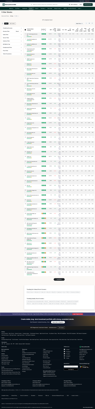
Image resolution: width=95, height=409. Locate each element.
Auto (64, 292)
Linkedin (67, 349)
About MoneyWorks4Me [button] (88, 407)
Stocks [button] (30, 8)
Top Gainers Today (53, 333)
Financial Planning (25, 368)
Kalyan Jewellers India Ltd (32, 257)
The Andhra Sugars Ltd (31, 190)
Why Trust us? (46, 366)
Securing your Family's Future (28, 361)
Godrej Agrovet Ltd (31, 93)
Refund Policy (14, 395)
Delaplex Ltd (29, 151)
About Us (81, 357)
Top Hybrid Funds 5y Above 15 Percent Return (11, 373)
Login (80, 4)
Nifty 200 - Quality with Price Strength (68, 303)
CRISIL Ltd (29, 156)
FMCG (68, 292)
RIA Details (61, 327)
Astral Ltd (29, 199)
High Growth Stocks (44, 333)
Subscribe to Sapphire (58, 322)
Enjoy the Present (26, 362)
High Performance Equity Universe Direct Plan (10, 372)
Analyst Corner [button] (57, 8)
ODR (68, 395)
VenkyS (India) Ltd (30, 54)
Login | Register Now (77, 314)
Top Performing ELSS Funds (7, 370)
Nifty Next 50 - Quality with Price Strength (69, 301)
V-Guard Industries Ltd (32, 166)
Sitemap (24, 371)
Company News (26, 333)
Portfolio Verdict (46, 357)
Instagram (68, 356)
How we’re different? (47, 364)
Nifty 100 (43, 292)
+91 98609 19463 (41, 385)
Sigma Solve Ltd (30, 146)
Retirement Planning (26, 359)
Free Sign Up (71, 369)
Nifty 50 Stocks (30, 292)
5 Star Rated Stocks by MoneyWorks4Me (35, 301)
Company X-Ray (46, 352)
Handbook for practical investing (29, 352)
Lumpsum (8, 343)
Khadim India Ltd (30, 171)
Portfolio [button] (43, 8)
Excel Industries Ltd (31, 73)
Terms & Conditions (24, 395)
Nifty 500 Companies (71, 333)
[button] (70, 8)
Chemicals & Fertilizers (75, 292)
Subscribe (87, 1)
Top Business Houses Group (7, 360)
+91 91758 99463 (72, 385)
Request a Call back (83, 352)
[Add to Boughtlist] (92, 23)
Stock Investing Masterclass (28, 354)
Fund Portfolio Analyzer (24, 339)
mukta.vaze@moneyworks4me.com (42, 384)
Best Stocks (11, 333)
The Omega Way (46, 362)
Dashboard (24, 8)
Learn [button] (79, 8)
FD (4, 343)
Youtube (68, 353)
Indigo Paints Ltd (30, 122)
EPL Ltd (28, 185)
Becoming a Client (46, 361)
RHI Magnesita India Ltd (32, 228)
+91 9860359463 (83, 351)
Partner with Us (82, 354)
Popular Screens (18, 333)
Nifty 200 (48, 292)
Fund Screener (15, 339)
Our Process (81, 356)
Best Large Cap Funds (53, 339)
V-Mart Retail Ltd (30, 142)
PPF (13, 343)
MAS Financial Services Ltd (32, 233)
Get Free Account (88, 4)
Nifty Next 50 (37, 292)
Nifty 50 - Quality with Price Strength (52, 301)
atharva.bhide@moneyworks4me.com (74, 384)
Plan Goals (50, 8)
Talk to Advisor (74, 4)
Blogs (23, 351)
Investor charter (75, 395)
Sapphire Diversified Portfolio (49, 374)
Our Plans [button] (17, 8)
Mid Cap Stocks (13, 335)
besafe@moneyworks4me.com (85, 349)
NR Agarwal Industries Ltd (32, 113)
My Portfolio (45, 356)
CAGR (16, 343)
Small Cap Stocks (5, 335)
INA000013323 (53, 327)
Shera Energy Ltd (30, 137)
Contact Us (81, 359)
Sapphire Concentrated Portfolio (50, 376)
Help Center (81, 1)
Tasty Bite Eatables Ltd (32, 39)
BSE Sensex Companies (81, 333)
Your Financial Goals (26, 357)
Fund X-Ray (45, 354)
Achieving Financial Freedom (28, 364)
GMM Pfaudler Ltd (30, 59)
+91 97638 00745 (10, 385)
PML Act (47, 395)
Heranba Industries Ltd (31, 252)
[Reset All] (2, 23)
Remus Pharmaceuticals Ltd (33, 195)
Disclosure (40, 395)
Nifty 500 (54, 292)
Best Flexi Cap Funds (44, 339)
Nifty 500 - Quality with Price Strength (51, 303)
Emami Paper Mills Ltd (31, 213)
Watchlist (3, 351)
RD (11, 343)
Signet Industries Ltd (31, 108)
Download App (9, 1)
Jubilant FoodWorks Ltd (32, 44)
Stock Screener (4, 333)
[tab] (12, 28)
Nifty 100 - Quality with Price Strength (34, 303)
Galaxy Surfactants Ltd (32, 175)
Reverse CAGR (22, 343)
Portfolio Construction (27, 369)
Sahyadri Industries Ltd (32, 208)
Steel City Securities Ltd (32, 161)
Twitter (67, 358)
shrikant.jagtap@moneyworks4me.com (12, 384)
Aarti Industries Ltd (31, 132)
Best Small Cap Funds (34, 339)
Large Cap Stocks (20, 335)
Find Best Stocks (5, 357)
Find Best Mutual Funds (6, 339)
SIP (2, 343)
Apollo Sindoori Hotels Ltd (32, 218)
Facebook (68, 351)
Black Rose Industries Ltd (32, 103)
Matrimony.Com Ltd (31, 88)
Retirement (28, 343)
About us (11, 8)
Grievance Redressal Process (58, 395)
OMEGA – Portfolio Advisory (49, 372)
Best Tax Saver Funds (71, 339)
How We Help (25, 366)
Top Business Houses (34, 333)
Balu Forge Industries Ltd (32, 68)
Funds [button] (36, 8)
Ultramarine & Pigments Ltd (32, 127)
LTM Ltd (28, 118)
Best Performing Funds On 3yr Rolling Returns (10, 368)
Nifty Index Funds (62, 339)
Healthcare (59, 292)
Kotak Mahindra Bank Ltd (32, 203)
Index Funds (79, 339)
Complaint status (5, 395)
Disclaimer (33, 395)
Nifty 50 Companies (62, 333)
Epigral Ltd (29, 63)
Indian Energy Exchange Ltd (32, 248)
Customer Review (46, 367)
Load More (59, 279)
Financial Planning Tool (47, 351)
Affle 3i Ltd (29, 243)
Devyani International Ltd (32, 180)
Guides (23, 356)
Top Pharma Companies (30, 335)
